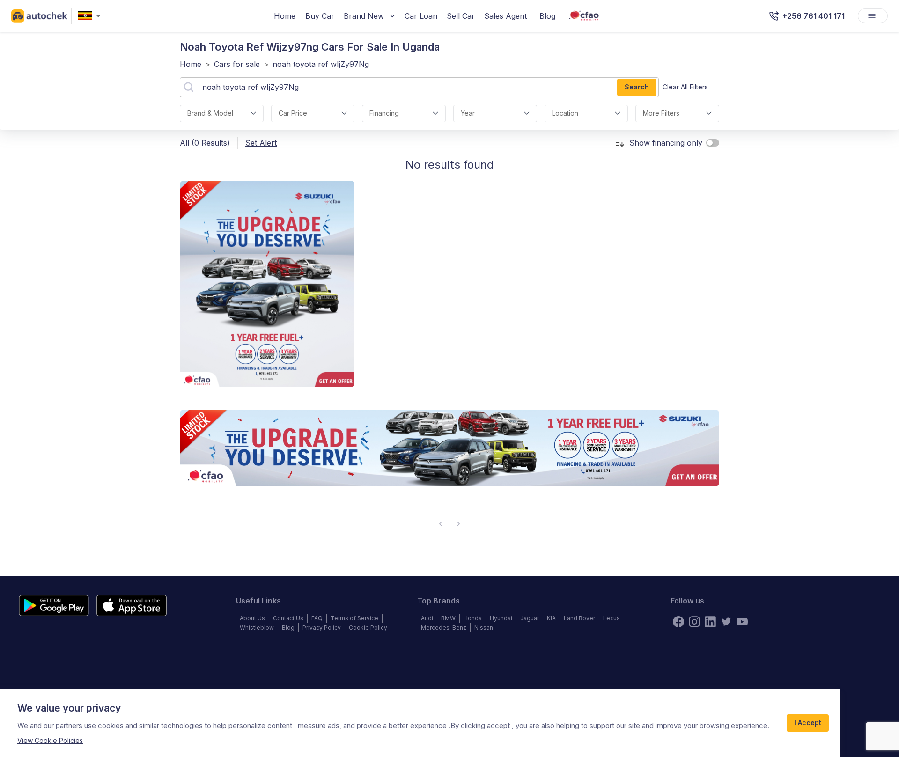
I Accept (807, 723)
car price (293, 113)
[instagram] (694, 622)
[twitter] (726, 622)
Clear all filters (685, 87)
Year (468, 113)
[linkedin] (710, 622)
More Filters (661, 113)
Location (565, 113)
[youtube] (742, 622)
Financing (384, 113)
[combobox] (91, 16)
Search (637, 87)
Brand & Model (210, 113)
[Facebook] (678, 622)
